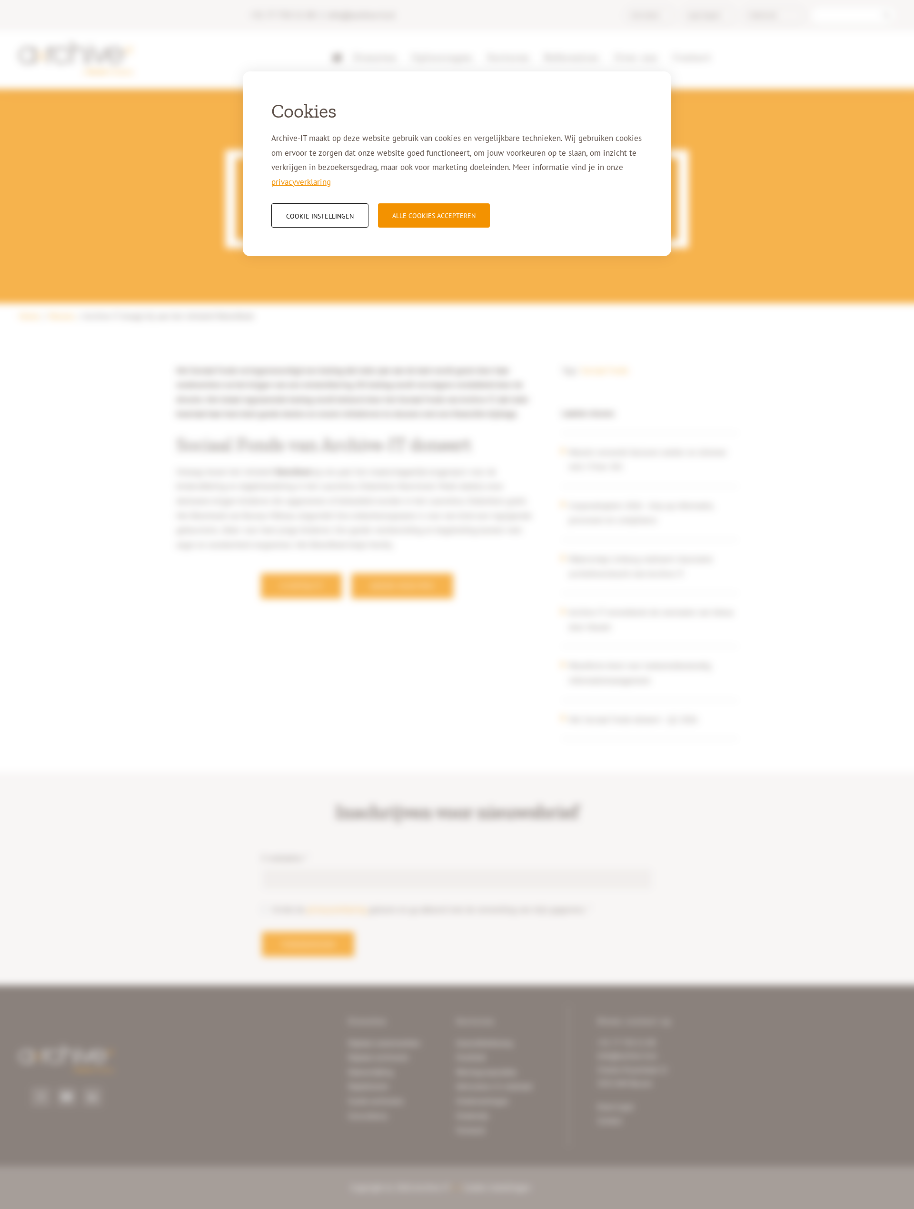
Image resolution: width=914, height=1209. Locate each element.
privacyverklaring (301, 182)
